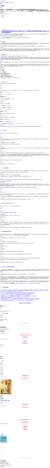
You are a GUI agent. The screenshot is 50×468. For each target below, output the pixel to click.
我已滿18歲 (2, 466)
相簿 (2, 15)
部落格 (3, 16)
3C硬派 (2, 5)
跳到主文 (1, 7)
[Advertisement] (25, 23)
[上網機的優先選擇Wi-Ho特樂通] (3, 405)
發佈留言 (1, 320)
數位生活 (3, 369)
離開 (4, 466)
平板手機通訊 (6, 313)
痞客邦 (5, 311)
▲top (1, 314)
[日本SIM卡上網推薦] (4, 423)
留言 (6, 311)
